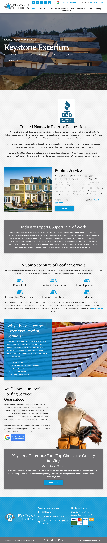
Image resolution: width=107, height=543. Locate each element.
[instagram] (41, 2)
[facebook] (33, 2)
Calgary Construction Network (82, 527)
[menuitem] (34, 8)
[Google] (59, 540)
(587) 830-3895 (96, 2)
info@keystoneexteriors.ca (52, 516)
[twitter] (37, 2)
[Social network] (49, 2)
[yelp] (45, 2)
